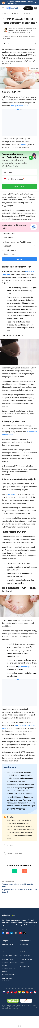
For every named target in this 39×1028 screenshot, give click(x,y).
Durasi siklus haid (9, 250)
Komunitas (24, 944)
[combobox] (19, 238)
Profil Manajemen (26, 959)
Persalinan (26, 14)
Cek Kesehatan (25, 941)
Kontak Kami (24, 966)
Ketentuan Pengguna (9, 955)
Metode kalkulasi (8, 234)
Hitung (19, 259)
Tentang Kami (25, 955)
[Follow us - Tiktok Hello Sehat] (24, 933)
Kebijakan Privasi (7, 959)
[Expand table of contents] (19, 44)
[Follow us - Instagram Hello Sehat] (7, 933)
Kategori (5, 941)
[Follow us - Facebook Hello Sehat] (3, 933)
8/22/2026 (7, 246)
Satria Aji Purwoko (16, 36)
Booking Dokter (7, 944)
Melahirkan (15, 14)
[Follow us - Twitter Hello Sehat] (16, 933)
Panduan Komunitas (8, 975)
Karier (22, 963)
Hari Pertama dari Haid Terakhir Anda (16, 242)
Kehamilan (5, 14)
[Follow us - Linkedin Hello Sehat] (11, 933)
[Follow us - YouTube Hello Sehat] (20, 933)
